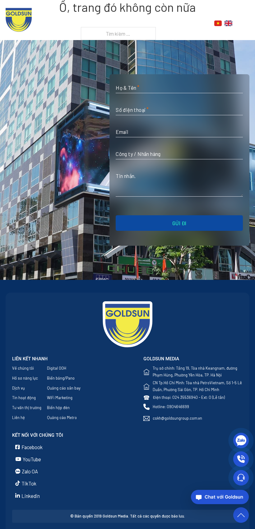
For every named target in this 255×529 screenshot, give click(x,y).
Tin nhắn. (126, 176)
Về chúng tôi (23, 368)
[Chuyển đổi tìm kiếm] (246, 23)
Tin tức (165, 23)
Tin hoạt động (24, 397)
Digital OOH (56, 368)
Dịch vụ (133, 23)
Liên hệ (119, 31)
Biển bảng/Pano (61, 378)
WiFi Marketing (59, 397)
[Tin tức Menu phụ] (179, 23)
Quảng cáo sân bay (64, 387)
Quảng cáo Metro (62, 417)
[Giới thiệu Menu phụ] (117, 23)
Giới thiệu (100, 23)
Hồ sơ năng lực (25, 378)
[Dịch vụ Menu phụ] (148, 23)
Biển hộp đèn (58, 407)
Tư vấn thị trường (26, 407)
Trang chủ (71, 23)
